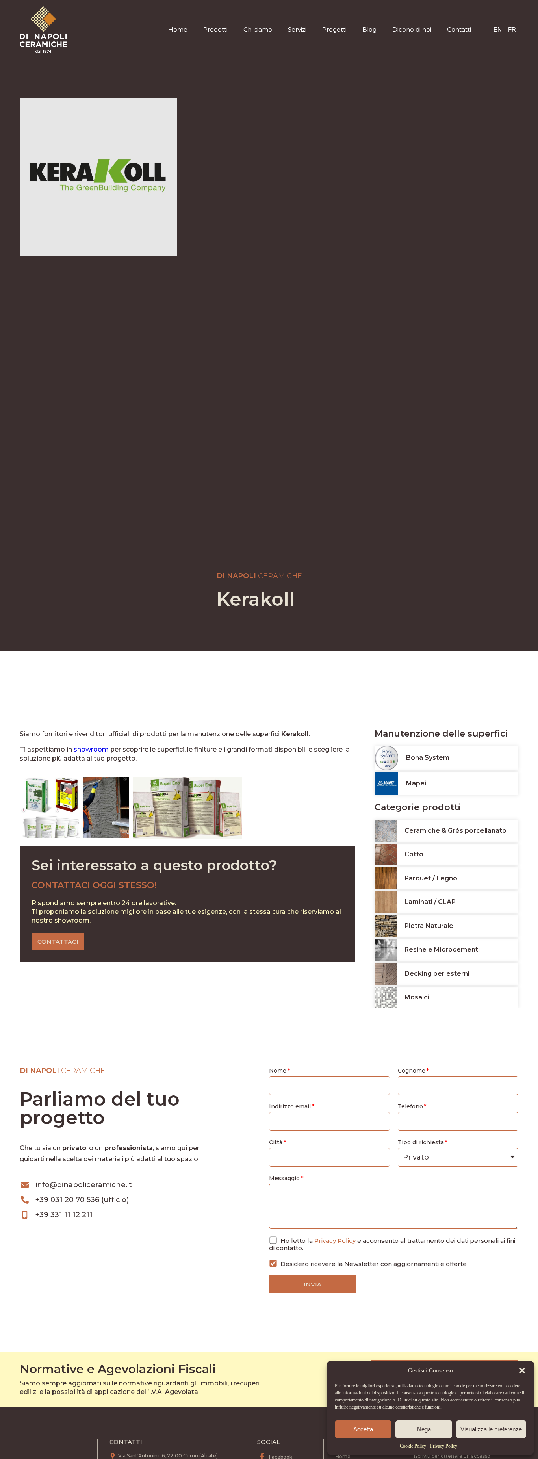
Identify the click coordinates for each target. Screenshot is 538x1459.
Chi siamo (257, 29)
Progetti (334, 29)
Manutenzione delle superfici (441, 733)
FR (512, 29)
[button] (522, 1370)
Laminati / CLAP (430, 902)
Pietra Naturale (428, 926)
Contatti (459, 29)
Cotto (413, 854)
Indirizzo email (290, 1106)
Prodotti (215, 29)
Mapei (416, 783)
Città (275, 1142)
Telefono (410, 1106)
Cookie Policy (413, 1446)
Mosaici (416, 997)
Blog (369, 29)
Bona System (427, 757)
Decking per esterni (436, 973)
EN (497, 29)
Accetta (363, 1429)
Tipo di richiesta (421, 1142)
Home (177, 29)
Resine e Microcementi (442, 949)
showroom (91, 749)
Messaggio (284, 1178)
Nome (277, 1070)
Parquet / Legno (430, 878)
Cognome (411, 1070)
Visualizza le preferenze (491, 1429)
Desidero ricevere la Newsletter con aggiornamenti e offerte (373, 1264)
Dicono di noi (411, 29)
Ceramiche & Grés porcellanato (455, 830)
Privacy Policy (443, 1446)
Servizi (297, 29)
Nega (424, 1429)
